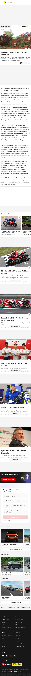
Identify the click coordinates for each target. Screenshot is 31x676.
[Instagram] (6, 655)
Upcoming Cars (5, 619)
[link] (12, 536)
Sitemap (4, 641)
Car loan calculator (6, 627)
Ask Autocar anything (7, 635)
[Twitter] (14, 655)
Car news (4, 624)
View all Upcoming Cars (14, 549)
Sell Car (3, 646)
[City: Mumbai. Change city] (29, 2)
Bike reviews (18, 622)
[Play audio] (26, 49)
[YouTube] (3, 655)
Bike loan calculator (20, 627)
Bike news (17, 624)
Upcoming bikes (19, 619)
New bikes (17, 616)
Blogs (3, 638)
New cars (4, 616)
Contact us (4, 643)
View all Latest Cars (14, 602)
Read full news (14, 281)
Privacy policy (18, 641)
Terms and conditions (20, 643)
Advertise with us (19, 646)
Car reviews (4, 622)
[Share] (29, 49)
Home (2, 607)
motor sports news (10, 607)
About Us (17, 635)
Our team (17, 638)
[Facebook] (10, 655)
